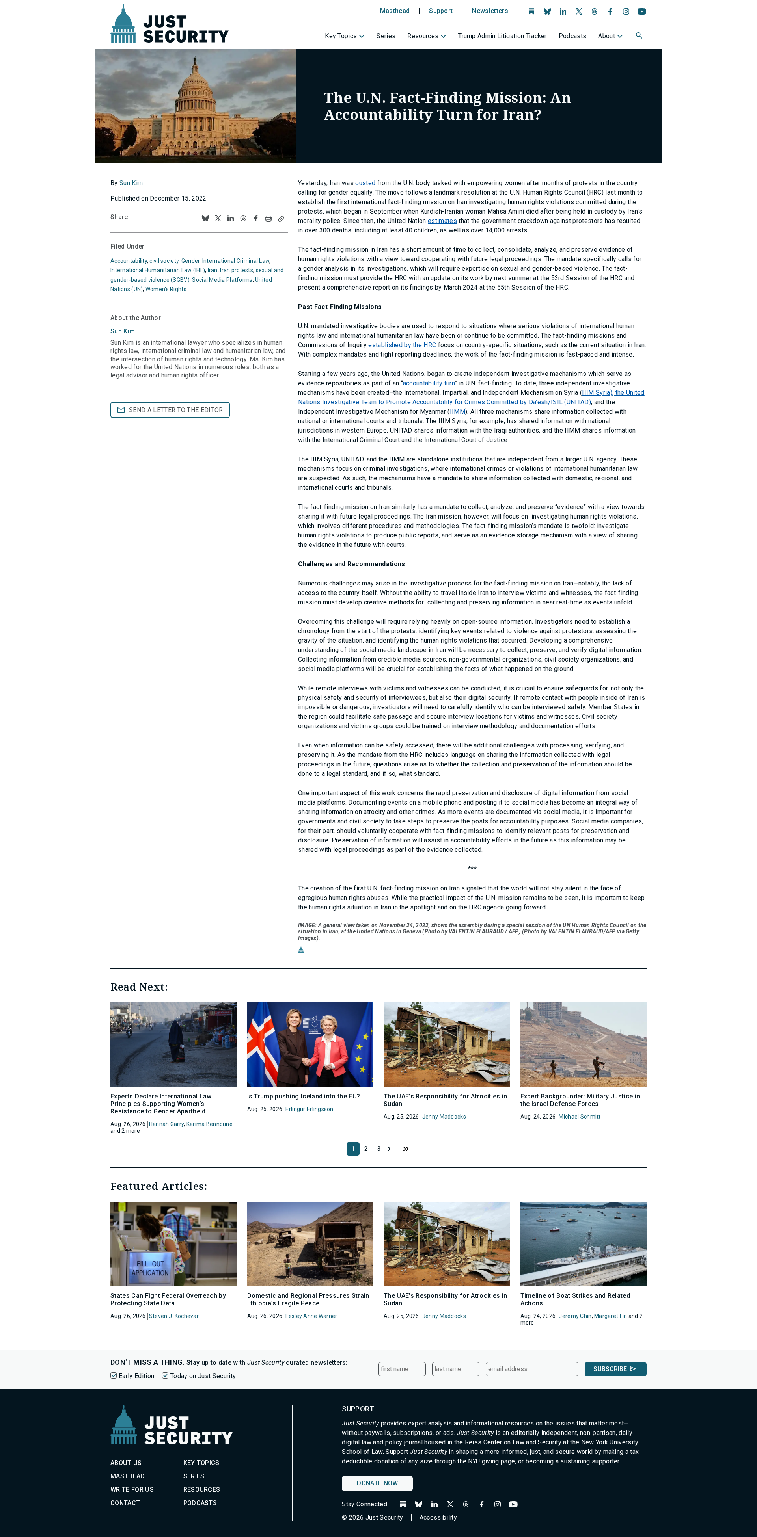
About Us (126, 1462)
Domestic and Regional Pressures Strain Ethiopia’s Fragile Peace (308, 1299)
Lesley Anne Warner (311, 1316)
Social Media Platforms (222, 280)
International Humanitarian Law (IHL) (157, 270)
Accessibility (438, 1517)
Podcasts (573, 36)
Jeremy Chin (575, 1316)
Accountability (128, 261)
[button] (640, 36)
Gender (190, 261)
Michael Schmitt (579, 1116)
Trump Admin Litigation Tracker (502, 36)
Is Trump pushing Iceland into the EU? (303, 1096)
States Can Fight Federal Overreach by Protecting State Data (168, 1299)
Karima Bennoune (209, 1124)
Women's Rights (165, 289)
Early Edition (136, 1376)
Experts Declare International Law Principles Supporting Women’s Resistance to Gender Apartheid (161, 1104)
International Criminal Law (235, 261)
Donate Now (377, 1483)
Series (386, 36)
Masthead (395, 11)
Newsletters (490, 11)
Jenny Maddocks (444, 1116)
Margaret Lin (610, 1316)
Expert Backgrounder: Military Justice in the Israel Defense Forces (580, 1100)
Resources (422, 36)
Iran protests (236, 270)
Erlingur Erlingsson (309, 1109)
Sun (122, 331)
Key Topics (341, 36)
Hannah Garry (166, 1124)
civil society (164, 261)
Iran (213, 270)
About (606, 36)
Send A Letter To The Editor (176, 410)
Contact (125, 1503)
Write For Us (132, 1489)
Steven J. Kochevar (174, 1316)
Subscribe (610, 1369)
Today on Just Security (203, 1376)
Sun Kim (131, 183)
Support (441, 11)
